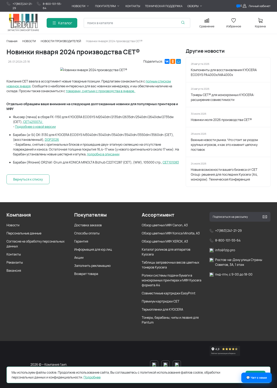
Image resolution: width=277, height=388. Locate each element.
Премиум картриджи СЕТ (160, 301)
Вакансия (13, 270)
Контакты (13, 254)
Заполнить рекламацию (92, 265)
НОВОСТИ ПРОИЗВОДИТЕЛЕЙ (61, 41)
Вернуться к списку (28, 179)
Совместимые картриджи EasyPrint (168, 293)
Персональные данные (23, 233)
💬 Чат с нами (256, 377)
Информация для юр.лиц (93, 249)
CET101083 (171, 162)
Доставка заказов (88, 225)
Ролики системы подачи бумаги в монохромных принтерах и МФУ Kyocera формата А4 (171, 280)
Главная (11, 41)
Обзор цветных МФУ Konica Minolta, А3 (171, 233)
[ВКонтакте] (167, 61)
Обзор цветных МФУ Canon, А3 (165, 225)
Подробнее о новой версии (35, 126)
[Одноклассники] (172, 61)
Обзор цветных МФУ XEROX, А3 (165, 241)
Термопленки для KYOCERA (162, 309)
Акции (79, 257)
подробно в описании (103, 154)
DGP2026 (52, 139)
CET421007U (33, 122)
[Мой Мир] (178, 61)
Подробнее (92, 377)
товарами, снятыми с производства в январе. (100, 91)
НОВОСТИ (29, 41)
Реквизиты (14, 262)
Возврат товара (86, 273)
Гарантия (81, 241)
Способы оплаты (87, 233)
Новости (12, 225)
